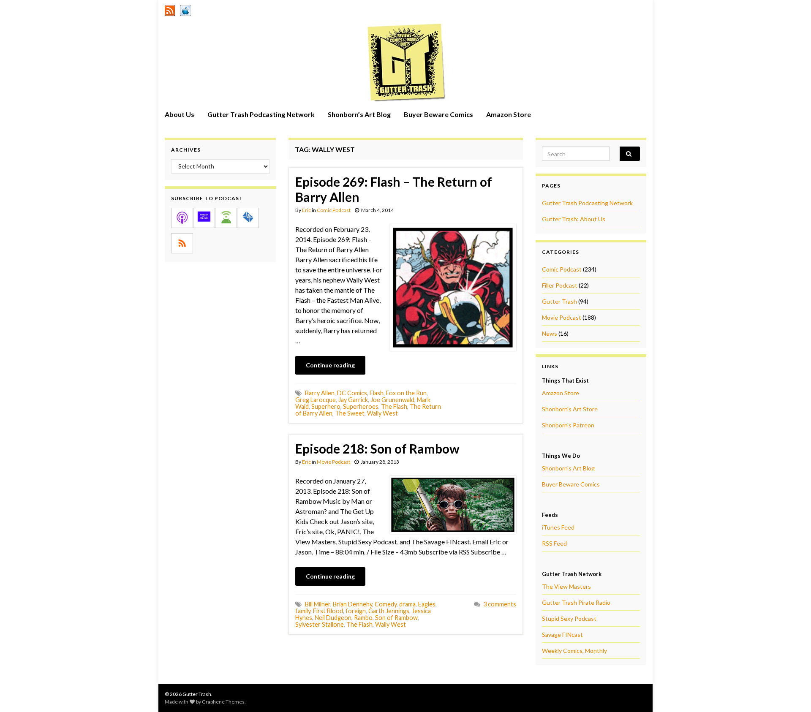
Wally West (382, 413)
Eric (306, 210)
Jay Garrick (353, 399)
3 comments (499, 604)
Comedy (386, 604)
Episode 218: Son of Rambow (377, 448)
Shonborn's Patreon (568, 425)
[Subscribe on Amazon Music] (204, 218)
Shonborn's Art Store (570, 409)
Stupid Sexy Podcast (569, 618)
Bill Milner (317, 604)
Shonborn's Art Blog (568, 468)
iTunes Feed (558, 527)
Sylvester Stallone (319, 624)
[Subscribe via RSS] (182, 243)
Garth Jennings (388, 610)
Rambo (363, 617)
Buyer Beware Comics (438, 114)
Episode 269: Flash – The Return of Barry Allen (393, 189)
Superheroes (360, 406)
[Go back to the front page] (405, 62)
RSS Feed (554, 543)
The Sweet (350, 413)
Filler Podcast (559, 285)
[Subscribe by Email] (248, 218)
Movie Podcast (333, 462)
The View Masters (566, 586)
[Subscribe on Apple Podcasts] (182, 218)
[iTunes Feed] (185, 9)
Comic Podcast (334, 210)
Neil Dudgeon (333, 617)
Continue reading (330, 365)
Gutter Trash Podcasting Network (261, 114)
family (302, 610)
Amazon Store (508, 114)
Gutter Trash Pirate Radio (576, 602)
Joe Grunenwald (392, 399)
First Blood (328, 610)
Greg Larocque (315, 399)
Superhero (325, 406)
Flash (377, 393)
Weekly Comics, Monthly (574, 650)
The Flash (394, 406)
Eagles (426, 604)
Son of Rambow (396, 617)
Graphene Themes (223, 701)
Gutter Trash (559, 301)
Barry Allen (320, 393)
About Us (179, 114)
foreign (356, 610)
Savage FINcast (562, 634)
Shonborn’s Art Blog (359, 114)
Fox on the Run (406, 393)
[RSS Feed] (170, 9)
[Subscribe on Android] (226, 218)
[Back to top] (792, 693)
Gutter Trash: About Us (573, 219)
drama (407, 604)
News (549, 333)
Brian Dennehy (352, 604)
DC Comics (352, 393)
